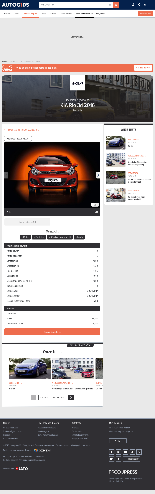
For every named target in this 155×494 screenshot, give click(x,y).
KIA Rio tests (58, 397)
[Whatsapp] (139, 452)
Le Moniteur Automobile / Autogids (30, 460)
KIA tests (44, 397)
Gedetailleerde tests (80, 434)
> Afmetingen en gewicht (60, 237)
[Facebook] (111, 452)
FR (152, 4)
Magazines (100, 13)
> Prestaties (39, 237)
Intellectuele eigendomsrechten (76, 445)
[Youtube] (125, 452)
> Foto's (79, 237)
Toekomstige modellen (12, 431)
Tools (43, 13)
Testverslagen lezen (52, 332)
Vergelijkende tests (80, 438)
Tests (17, 13)
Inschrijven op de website (119, 427)
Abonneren (145, 13)
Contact (118, 441)
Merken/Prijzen (30, 13)
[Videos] (111, 459)
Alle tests (75, 427)
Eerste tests (77, 431)
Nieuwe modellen (10, 438)
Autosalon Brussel (10, 427)
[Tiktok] (132, 452)
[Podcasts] (118, 459)
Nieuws (7, 13)
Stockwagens (43, 431)
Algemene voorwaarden (44, 445)
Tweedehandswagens (47, 427)
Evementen (8, 434)
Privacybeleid (28, 445)
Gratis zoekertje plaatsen (48, 434)
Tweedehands (66, 13)
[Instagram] (118, 452)
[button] (98, 175)
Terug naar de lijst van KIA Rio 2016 (23, 129)
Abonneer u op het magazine (121, 431)
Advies (53, 13)
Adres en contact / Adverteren (31, 456)
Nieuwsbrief (133, 458)
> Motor (25, 237)
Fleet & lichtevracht (84, 13)
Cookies (59, 445)
